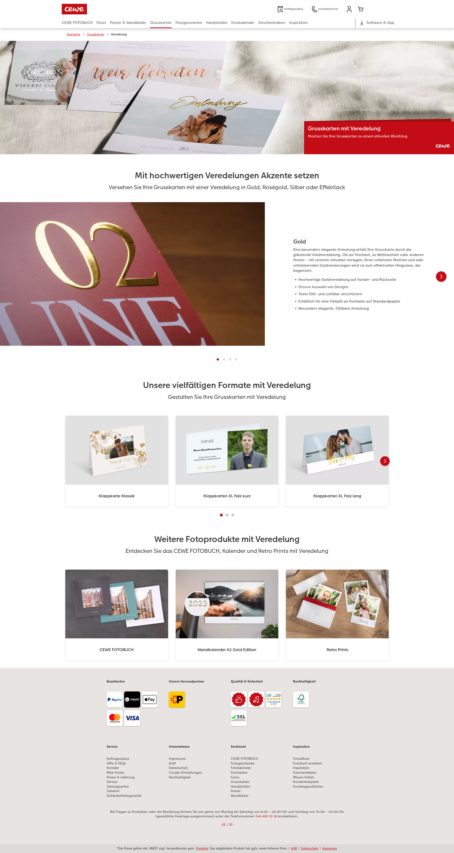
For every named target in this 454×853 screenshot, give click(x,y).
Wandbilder (240, 795)
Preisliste (202, 848)
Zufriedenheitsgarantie (124, 795)
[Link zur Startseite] (108, 9)
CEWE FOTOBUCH (244, 758)
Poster (236, 791)
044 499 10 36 (266, 816)
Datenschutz (178, 768)
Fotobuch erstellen (307, 763)
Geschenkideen (305, 772)
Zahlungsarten (118, 786)
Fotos (235, 777)
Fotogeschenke (242, 763)
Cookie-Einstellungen (185, 772)
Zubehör (113, 791)
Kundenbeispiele (306, 782)
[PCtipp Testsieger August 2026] (274, 700)
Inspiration (301, 768)
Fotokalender (241, 768)
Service (112, 782)
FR (231, 824)
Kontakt (113, 768)
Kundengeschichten (308, 786)
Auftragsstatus (118, 758)
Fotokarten (239, 772)
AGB (172, 763)
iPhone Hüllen (303, 777)
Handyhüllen (240, 786)
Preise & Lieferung (121, 777)
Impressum (177, 758)
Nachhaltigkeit (180, 777)
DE (224, 824)
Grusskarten (240, 782)
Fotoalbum (301, 758)
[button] (349, 9)
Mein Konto (115, 772)
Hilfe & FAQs (116, 763)
